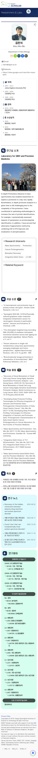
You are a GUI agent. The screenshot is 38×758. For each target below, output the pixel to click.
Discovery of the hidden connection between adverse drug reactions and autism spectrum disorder (14, 509)
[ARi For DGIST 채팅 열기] (33, 753)
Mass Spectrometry (12, 246)
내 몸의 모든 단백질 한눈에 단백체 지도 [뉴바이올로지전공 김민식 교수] (15, 542)
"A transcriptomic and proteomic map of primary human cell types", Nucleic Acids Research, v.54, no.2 (18, 307)
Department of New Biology (19, 52)
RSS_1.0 (7, 749)
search (28, 11)
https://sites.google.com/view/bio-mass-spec (19, 74)
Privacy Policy (5, 716)
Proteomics (27, 246)
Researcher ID (11, 56)
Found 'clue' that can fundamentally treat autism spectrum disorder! (15, 527)
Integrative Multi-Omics (14, 257)
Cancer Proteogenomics (14, 249)
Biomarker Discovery (13, 253)
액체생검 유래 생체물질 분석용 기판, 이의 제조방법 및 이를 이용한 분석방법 (19, 481)
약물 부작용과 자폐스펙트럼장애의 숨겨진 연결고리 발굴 (15, 519)
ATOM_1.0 (23, 749)
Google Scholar (22, 56)
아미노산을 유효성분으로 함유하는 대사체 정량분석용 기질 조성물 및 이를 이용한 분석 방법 (19, 487)
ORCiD (15, 56)
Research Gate (26, 56)
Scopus (19, 56)
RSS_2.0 (14, 749)
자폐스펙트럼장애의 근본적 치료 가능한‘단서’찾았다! (15, 534)
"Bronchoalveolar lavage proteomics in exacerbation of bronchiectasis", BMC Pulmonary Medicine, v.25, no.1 (18, 359)
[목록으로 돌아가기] (35, 24)
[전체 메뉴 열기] (35, 11)
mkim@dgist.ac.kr (10, 65)
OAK (34, 723)
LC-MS (28, 257)
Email (6, 61)
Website (7, 69)
